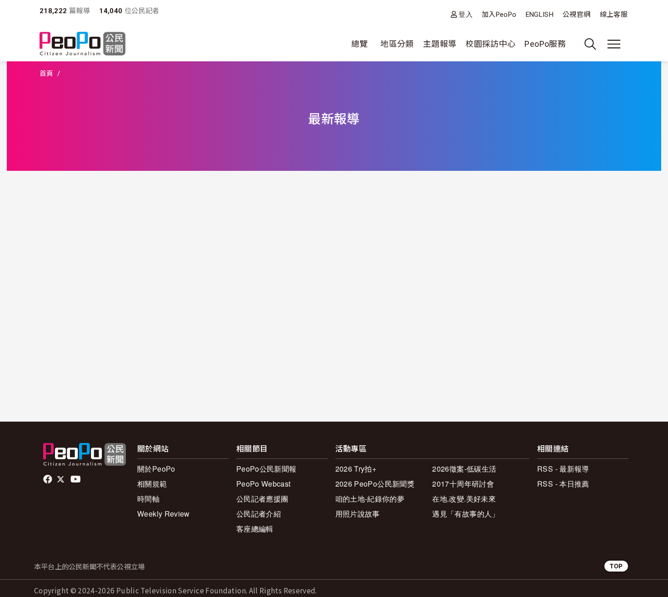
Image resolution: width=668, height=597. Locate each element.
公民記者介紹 (258, 513)
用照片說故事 (357, 513)
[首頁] (82, 44)
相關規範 (152, 483)
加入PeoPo (499, 14)
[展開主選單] (614, 44)
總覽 (359, 44)
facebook (48, 479)
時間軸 (148, 498)
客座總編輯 (255, 528)
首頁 (47, 74)
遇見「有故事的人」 (465, 513)
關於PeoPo (156, 468)
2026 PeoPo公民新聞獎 (374, 483)
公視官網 (576, 14)
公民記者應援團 (262, 498)
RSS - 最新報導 (563, 468)
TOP (616, 566)
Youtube (76, 479)
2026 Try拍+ (356, 468)
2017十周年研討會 (463, 483)
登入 (466, 14)
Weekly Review (163, 513)
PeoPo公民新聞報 (266, 468)
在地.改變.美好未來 (464, 498)
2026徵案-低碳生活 (464, 468)
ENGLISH (540, 14)
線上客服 (614, 14)
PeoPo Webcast (263, 483)
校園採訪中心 (490, 44)
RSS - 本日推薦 (563, 483)
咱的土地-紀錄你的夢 (370, 498)
